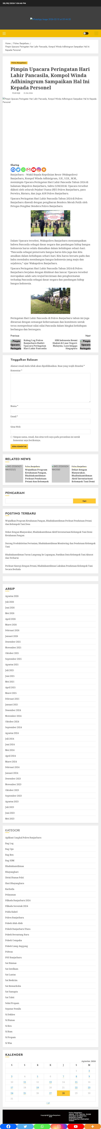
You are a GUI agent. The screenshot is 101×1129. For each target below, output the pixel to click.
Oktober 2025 (12, 653)
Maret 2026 (11, 624)
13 (50, 1082)
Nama (14, 406)
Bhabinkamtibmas (14, 866)
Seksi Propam (12, 1003)
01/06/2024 (28, 93)
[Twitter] (18, 169)
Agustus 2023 (12, 801)
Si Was (8, 1043)
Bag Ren (9, 854)
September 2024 (13, 727)
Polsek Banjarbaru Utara (17, 929)
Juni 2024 (10, 744)
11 (25, 1082)
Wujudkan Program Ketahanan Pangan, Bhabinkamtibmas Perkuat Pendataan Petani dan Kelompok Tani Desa (37, 477)
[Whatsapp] (23, 169)
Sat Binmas (10, 963)
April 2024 (10, 755)
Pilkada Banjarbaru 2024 (17, 900)
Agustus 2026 (12, 596)
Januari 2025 (11, 704)
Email (14, 416)
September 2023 (13, 795)
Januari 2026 (11, 636)
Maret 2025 (11, 693)
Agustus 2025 (12, 664)
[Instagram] (38, 169)
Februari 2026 (12, 630)
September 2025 (13, 658)
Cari (84, 501)
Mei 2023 (9, 818)
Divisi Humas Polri (14, 877)
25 (25, 1093)
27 (50, 1093)
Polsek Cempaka (13, 940)
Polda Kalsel (11, 911)
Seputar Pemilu (13, 1008)
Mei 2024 (9, 750)
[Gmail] (28, 169)
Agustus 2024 (12, 733)
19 (37, 1087)
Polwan (9, 951)
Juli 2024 (9, 738)
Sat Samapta (11, 991)
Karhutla (9, 889)
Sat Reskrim (11, 980)
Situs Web (16, 426)
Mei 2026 (9, 613)
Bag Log (9, 843)
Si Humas (10, 1020)
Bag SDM (9, 860)
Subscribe (96, 33)
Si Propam (10, 1037)
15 (76, 1082)
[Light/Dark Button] (86, 33)
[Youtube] (33, 169)
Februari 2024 (12, 767)
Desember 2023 (13, 778)
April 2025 (10, 687)
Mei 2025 (9, 681)
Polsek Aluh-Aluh (14, 923)
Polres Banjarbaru (19, 63)
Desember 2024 (13, 710)
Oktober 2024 (12, 721)
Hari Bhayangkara (14, 883)
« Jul (48, 1103)
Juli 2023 (9, 807)
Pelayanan (10, 894)
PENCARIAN (15, 493)
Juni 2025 (10, 676)
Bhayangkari (11, 871)
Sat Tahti (9, 997)
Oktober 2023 (12, 790)
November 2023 (13, 784)
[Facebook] (13, 169)
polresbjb (16, 93)
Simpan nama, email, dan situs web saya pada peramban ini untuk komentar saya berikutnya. (46, 438)
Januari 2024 (11, 773)
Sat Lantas (10, 974)
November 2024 (13, 716)
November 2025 (13, 647)
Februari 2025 (12, 698)
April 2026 (10, 619)
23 (89, 1087)
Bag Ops (9, 849)
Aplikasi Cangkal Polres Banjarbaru (23, 837)
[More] (44, 169)
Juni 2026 (10, 607)
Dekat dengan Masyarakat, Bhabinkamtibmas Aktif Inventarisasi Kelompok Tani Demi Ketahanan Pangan (83, 477)
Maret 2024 (11, 761)
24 (12, 1093)
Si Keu (8, 1025)
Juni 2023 (10, 812)
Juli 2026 (9, 601)
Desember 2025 (13, 641)
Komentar (16, 370)
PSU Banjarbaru (13, 957)
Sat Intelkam (11, 968)
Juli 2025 (9, 670)
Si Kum (8, 1031)
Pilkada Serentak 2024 (16, 906)
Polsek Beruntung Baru (17, 934)
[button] (4, 33)
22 (76, 1087)
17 (12, 1087)
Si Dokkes (10, 1014)
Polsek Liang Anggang (16, 946)
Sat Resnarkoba (13, 986)
